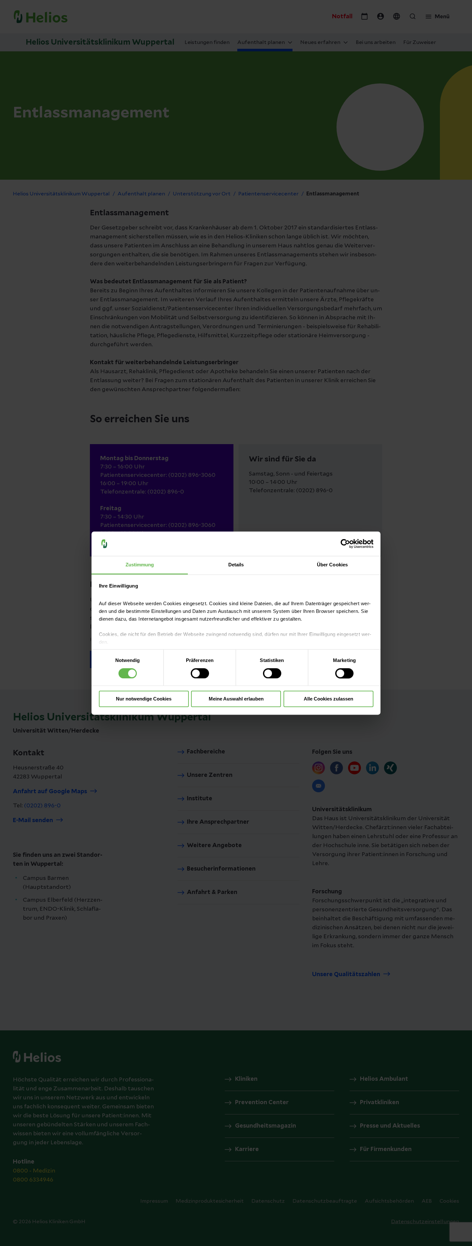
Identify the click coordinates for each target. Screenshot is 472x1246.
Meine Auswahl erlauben (236, 699)
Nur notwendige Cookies (143, 699)
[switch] (200, 673)
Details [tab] (236, 565)
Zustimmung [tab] (140, 565)
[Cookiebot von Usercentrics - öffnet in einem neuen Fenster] (345, 543)
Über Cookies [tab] (332, 565)
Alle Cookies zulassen (328, 699)
